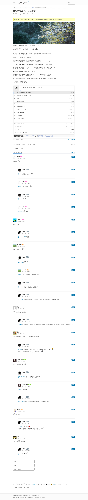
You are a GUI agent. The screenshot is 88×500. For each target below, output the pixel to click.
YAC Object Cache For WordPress (24, 144)
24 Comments (29, 14)
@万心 (20, 324)
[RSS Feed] (28, 1)
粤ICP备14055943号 (18, 498)
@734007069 (21, 377)
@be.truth (20, 262)
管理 (32, 498)
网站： (16, 469)
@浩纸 (20, 349)
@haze (20, 174)
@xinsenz (20, 237)
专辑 (17, 139)
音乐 (22, 139)
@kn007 (20, 186)
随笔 (19, 139)
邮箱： (16, 465)
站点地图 (27, 498)
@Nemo (20, 426)
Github (43, 498)
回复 (73, 157)
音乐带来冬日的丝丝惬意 (24, 11)
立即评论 (72, 152)
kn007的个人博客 (20, 2)
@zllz (19, 454)
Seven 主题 (37, 498)
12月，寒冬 (70, 144)
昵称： (16, 462)
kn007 (32, 496)
